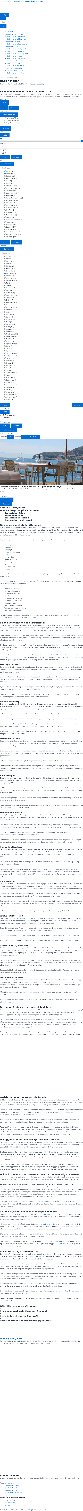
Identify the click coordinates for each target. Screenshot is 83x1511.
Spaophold (11, 227)
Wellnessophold (13, 237)
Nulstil (13, 108)
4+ (7, 417)
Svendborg (11, 368)
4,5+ (8, 415)
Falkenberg (11, 278)
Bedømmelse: (5, 408)
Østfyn (9, 348)
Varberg (10, 392)
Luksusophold (12, 208)
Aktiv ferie (10, 171)
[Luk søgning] (3, 18)
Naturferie (11, 212)
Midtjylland (11, 319)
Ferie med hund (13, 188)
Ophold (10, 217)
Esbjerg (10, 276)
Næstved (10, 324)
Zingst (9, 399)
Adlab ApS (29, 1510)
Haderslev (10, 288)
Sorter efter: (4, 111)
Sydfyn (9, 375)
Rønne (9, 351)
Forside (2, 78)
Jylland (10, 298)
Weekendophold (13, 234)
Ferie (9, 183)
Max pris (3, 150)
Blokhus (10, 266)
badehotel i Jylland (50, 1224)
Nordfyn (10, 327)
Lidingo (9, 312)
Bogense (10, 268)
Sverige (10, 370)
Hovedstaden (12, 295)
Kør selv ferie (12, 200)
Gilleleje (9, 285)
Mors (9, 322)
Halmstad (10, 290)
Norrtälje (10, 339)
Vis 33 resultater (9, 430)
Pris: (1, 132)
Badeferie (7, 164)
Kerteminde (11, 307)
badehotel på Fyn (61, 1244)
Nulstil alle (33, 437)
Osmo (9, 346)
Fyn (8, 283)
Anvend (6, 128)
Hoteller (10, 195)
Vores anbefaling (9, 114)
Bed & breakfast (12, 178)
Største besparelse (12, 120)
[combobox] (41, 22)
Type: (2, 160)
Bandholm (10, 261)
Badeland (10, 176)
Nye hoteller (11, 215)
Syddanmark (11, 373)
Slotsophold (11, 222)
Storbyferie (11, 229)
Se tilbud (3, 496)
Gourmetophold (13, 193)
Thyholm (10, 382)
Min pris (2, 143)
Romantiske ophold (14, 220)
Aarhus (9, 259)
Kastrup (10, 305)
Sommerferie (12, 225)
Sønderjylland (12, 353)
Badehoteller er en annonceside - (21, 1)
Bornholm (10, 271)
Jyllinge (9, 300)
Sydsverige (11, 380)
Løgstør (10, 314)
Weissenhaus (11, 397)
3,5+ (4, 420)
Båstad (9, 264)
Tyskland (10, 387)
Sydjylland (10, 378)
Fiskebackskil (11, 281)
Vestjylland (11, 395)
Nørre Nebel (11, 336)
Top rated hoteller (13, 232)
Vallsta (9, 390)
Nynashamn (11, 344)
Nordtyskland (12, 334)
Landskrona (11, 310)
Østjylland (10, 256)
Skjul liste (6, 504)
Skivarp (9, 363)
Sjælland (10, 358)
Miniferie (10, 210)
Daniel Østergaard (11, 1338)
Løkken (10, 317)
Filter (5, 102)
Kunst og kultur (12, 205)
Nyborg (10, 341)
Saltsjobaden (11, 356)
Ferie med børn (12, 186)
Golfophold (11, 191)
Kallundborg (11, 302)
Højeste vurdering (12, 123)
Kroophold (10, 203)
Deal (9, 181)
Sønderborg (11, 365)
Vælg (5, 135)
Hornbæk (10, 293)
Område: (3, 246)
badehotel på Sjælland (44, 1214)
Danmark (7, 249)
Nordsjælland (12, 331)
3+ (5, 422)
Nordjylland (11, 329)
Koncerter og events (14, 198)
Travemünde (11, 385)
